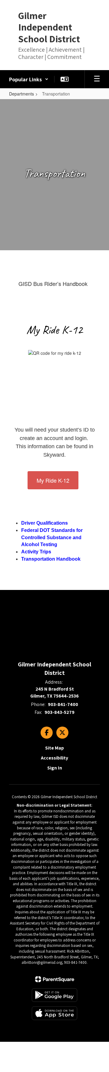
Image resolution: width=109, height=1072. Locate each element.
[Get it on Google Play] (54, 995)
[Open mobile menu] (97, 79)
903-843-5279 (59, 712)
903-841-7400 (63, 704)
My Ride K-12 (53, 480)
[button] (28, 79)
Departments (21, 94)
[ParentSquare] (55, 979)
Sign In (54, 768)
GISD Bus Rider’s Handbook (53, 283)
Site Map (54, 748)
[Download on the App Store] (54, 1013)
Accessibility (54, 758)
